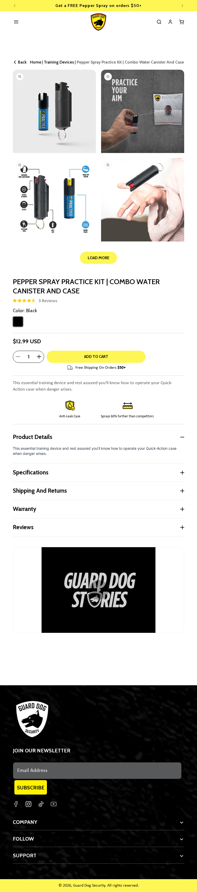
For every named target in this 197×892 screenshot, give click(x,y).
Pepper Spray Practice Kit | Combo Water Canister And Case (130, 62)
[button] (159, 22)
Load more (98, 258)
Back (22, 62)
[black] (18, 322)
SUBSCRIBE (30, 788)
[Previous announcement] (14, 5)
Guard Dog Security (89, 886)
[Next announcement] (182, 5)
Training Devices (59, 62)
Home (35, 62)
